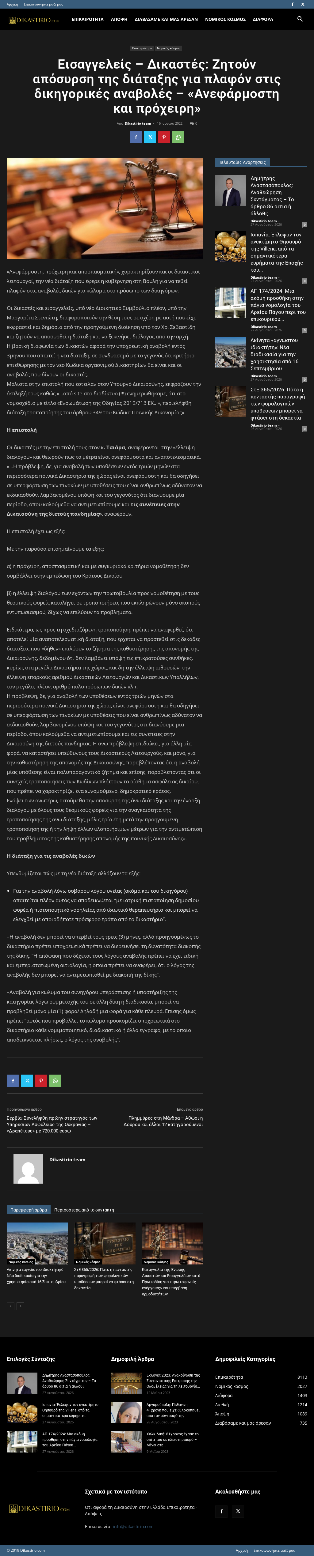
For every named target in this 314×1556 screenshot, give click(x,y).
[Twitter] (302, 4)
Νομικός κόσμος (168, 48)
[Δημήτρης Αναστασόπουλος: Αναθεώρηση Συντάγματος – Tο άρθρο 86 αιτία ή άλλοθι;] (230, 190)
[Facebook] (292, 4)
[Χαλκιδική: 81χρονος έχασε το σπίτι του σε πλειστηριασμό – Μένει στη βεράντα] (126, 1441)
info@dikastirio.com (133, 1526)
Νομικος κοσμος (225, 19)
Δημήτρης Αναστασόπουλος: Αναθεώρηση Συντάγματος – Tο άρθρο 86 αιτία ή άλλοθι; (69, 1380)
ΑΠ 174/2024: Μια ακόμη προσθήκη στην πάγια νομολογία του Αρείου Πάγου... (70, 1439)
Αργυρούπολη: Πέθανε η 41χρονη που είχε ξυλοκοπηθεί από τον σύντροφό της (173, 1410)
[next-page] (20, 1306)
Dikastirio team (138, 123)
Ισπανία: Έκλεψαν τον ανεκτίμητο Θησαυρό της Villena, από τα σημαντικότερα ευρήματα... (70, 1410)
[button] (300, 20)
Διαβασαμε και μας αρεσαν (166, 19)
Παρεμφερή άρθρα (28, 1210)
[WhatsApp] (178, 137)
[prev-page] (10, 1306)
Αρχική (12, 4)
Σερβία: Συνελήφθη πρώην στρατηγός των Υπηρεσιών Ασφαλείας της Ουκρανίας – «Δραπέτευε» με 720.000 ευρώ (52, 1124)
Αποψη (119, 19)
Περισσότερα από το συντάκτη (84, 1210)
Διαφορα (263, 19)
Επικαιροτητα (88, 19)
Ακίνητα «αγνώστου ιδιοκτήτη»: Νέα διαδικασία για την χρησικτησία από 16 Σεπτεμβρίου (36, 1275)
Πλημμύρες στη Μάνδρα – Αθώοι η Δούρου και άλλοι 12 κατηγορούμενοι (163, 1121)
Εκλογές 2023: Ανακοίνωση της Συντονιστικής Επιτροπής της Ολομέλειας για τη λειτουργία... (173, 1380)
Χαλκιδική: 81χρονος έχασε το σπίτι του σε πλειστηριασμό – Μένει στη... (173, 1439)
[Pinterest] (164, 137)
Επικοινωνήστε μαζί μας (43, 4)
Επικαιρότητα (142, 48)
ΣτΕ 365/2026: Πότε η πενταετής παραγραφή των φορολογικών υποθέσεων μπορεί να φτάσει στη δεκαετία (278, 403)
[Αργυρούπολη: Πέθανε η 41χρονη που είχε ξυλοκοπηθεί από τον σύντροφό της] (126, 1412)
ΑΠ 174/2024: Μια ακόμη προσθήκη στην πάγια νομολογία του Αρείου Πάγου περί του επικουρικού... (278, 305)
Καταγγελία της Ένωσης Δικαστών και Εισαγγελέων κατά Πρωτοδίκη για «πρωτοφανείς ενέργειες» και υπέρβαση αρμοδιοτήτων (171, 1281)
